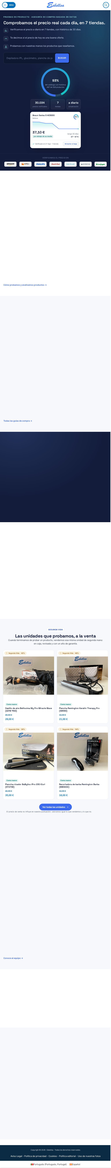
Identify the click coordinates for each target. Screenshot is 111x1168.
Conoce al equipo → (13, 958)
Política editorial (67, 1156)
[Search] (105, 5)
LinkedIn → (55, 885)
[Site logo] (55, 4)
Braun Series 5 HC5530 (44, 115)
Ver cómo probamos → (14, 555)
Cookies (53, 1156)
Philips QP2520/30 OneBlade (31, 472)
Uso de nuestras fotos (89, 1156)
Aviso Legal (16, 1156)
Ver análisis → (12, 371)
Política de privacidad (35, 1156)
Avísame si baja (71, 144)
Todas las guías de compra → (17, 421)
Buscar (62, 58)
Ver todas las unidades (53, 807)
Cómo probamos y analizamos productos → (25, 285)
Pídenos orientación (20, 1014)
